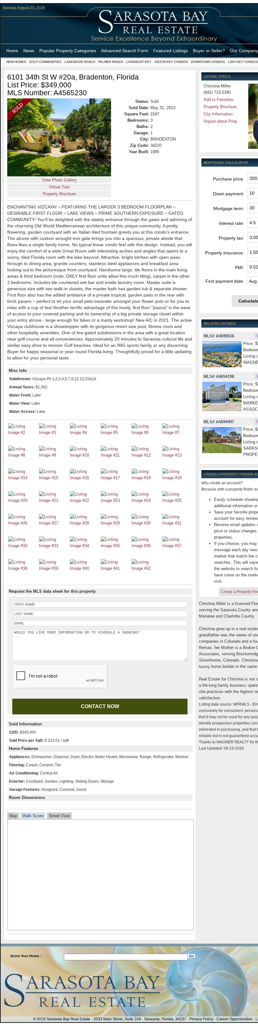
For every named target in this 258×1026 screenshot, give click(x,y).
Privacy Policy (201, 1019)
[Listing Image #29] (115, 523)
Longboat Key (138, 62)
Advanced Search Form (124, 50)
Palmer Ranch (110, 62)
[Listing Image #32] (22, 545)
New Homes (16, 62)
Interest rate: (231, 223)
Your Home (30, 956)
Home (12, 50)
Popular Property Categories (67, 50)
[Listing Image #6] (146, 432)
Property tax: (231, 238)
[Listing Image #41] (115, 568)
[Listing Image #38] (22, 568)
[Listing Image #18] (146, 477)
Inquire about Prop (220, 121)
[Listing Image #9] (53, 455)
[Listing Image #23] (115, 500)
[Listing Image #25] (176, 500)
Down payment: (228, 193)
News (28, 50)
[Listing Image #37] (176, 545)
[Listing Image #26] (22, 523)
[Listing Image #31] (176, 523)
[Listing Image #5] (115, 432)
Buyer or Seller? (209, 50)
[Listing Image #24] (146, 500)
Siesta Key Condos (171, 62)
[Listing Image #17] (115, 477)
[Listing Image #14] (22, 477)
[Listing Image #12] (146, 455)
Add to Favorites (219, 99)
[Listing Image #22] (84, 500)
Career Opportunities (234, 1019)
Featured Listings (170, 50)
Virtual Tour (59, 187)
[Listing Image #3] (53, 432)
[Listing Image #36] (146, 545)
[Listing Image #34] (84, 545)
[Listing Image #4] (84, 432)
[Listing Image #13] (176, 455)
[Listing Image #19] (176, 477)
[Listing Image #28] (84, 523)
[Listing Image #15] (53, 477)
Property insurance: (224, 252)
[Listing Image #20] (22, 500)
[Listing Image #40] (84, 568)
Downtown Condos (208, 62)
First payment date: (224, 281)
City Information (218, 114)
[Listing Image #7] (176, 432)
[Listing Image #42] (146, 568)
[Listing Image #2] (22, 432)
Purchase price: (228, 178)
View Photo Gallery (59, 180)
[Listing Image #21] (53, 500)
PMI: (239, 267)
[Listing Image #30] (146, 523)
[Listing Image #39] (53, 568)
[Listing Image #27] (53, 523)
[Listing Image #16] (84, 477)
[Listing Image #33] (53, 545)
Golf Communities (45, 62)
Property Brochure (59, 193)
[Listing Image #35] (115, 545)
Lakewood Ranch (79, 62)
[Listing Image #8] (22, 455)
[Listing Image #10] (84, 455)
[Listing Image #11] (115, 455)
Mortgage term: (228, 208)
